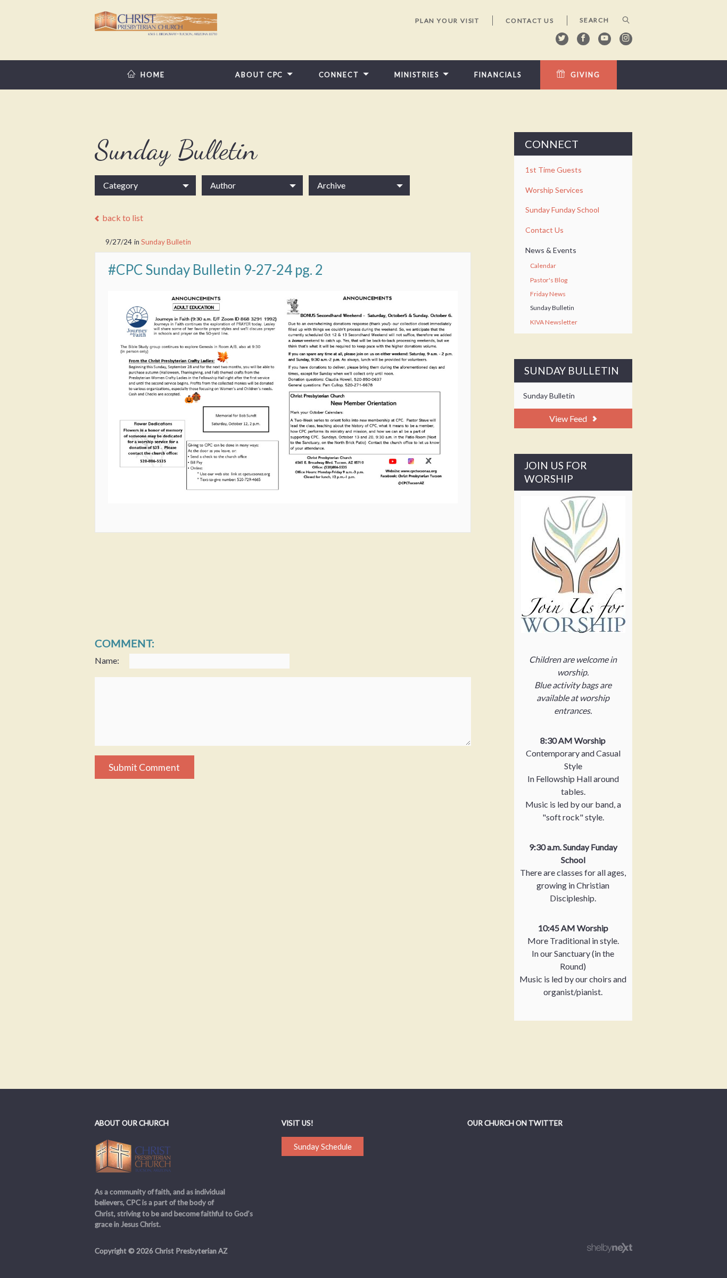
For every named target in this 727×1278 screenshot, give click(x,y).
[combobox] (145, 185)
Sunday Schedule (323, 1146)
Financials (498, 75)
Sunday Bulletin (166, 242)
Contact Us (530, 21)
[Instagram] (625, 38)
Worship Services (554, 189)
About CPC (259, 75)
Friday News (548, 294)
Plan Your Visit (447, 21)
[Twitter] (562, 38)
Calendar (543, 266)
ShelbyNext (609, 1248)
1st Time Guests (553, 169)
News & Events (550, 250)
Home (153, 75)
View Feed (569, 418)
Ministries (416, 75)
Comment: (124, 643)
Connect (339, 75)
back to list (122, 218)
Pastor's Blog (548, 280)
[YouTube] (604, 38)
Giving (585, 75)
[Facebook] (583, 38)
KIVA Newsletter (553, 322)
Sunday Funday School (562, 209)
